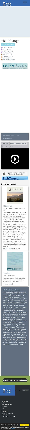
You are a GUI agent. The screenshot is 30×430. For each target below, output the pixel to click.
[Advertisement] (15, 21)
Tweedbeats (7, 273)
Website (5, 249)
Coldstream (8, 59)
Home (7, 3)
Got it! (24, 425)
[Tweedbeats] (15, 66)
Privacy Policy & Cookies (8, 416)
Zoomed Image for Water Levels (10, 147)
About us (4, 406)
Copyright (4, 415)
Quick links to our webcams (15, 380)
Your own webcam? (7, 404)
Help (3, 403)
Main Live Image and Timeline (18, 143)
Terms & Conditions (7, 413)
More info (13, 428)
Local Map (5, 143)
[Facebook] (20, 390)
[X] (16, 390)
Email (10, 249)
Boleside (7, 51)
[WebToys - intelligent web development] (25, 390)
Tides (18, 135)
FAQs (3, 408)
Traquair (7, 56)
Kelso (7, 58)
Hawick (7, 54)
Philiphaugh (8, 48)
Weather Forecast (7, 138)
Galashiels (8, 53)
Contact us (5, 401)
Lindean (7, 49)
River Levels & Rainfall (8, 135)
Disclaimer (5, 411)
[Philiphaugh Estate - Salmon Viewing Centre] (15, 173)
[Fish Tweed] (15, 178)
